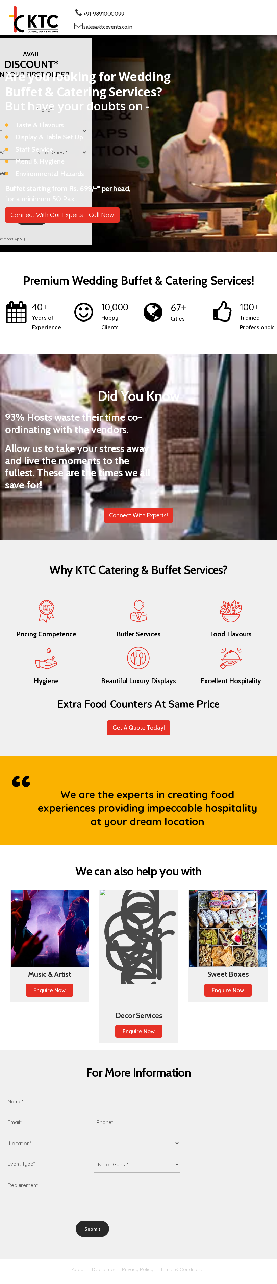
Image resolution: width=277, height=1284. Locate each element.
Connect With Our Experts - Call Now (62, 215)
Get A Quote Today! (138, 727)
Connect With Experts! (138, 515)
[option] (49, 946)
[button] (3, 966)
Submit (92, 1229)
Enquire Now (49, 990)
